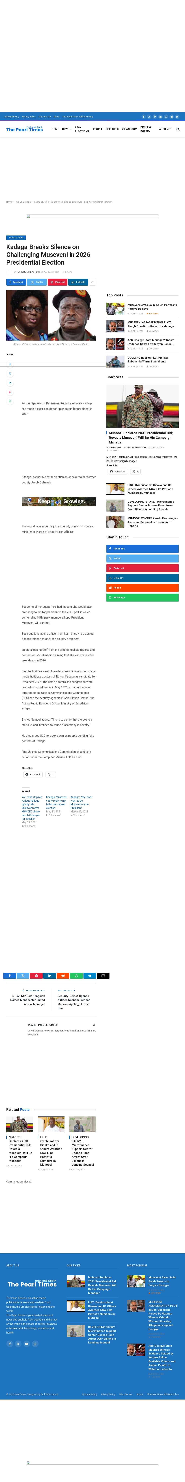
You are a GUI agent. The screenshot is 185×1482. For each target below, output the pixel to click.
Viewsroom (129, 129)
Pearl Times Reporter (27, 272)
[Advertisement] (92, 25)
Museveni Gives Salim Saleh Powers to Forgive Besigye (152, 306)
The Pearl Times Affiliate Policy (77, 116)
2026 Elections (82, 129)
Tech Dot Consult (49, 1394)
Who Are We (44, 116)
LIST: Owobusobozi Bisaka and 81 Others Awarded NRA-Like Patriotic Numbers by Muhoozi (51, 1150)
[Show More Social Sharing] (92, 282)
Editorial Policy (12, 116)
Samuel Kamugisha (136, 448)
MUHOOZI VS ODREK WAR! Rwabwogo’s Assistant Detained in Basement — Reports (153, 522)
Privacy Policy (29, 116)
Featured (112, 129)
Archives (165, 129)
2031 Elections (113, 448)
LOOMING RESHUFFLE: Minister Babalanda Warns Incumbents (148, 359)
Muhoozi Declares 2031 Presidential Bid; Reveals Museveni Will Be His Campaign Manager (20, 1149)
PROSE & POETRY (145, 129)
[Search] (178, 129)
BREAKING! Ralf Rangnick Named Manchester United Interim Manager (27, 1000)
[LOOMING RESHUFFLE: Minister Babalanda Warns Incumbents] (115, 362)
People (98, 129)
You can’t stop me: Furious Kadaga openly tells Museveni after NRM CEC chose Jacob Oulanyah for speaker (32, 808)
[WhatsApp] (10, 401)
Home (55, 129)
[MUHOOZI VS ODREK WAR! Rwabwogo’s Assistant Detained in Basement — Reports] (115, 522)
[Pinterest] (10, 392)
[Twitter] (10, 373)
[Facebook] (10, 364)
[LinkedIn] (10, 382)
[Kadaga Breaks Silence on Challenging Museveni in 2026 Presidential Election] (51, 315)
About (57, 116)
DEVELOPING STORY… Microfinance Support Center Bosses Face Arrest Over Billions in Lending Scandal (83, 1150)
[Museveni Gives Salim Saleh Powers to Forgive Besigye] (115, 309)
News (65, 129)
